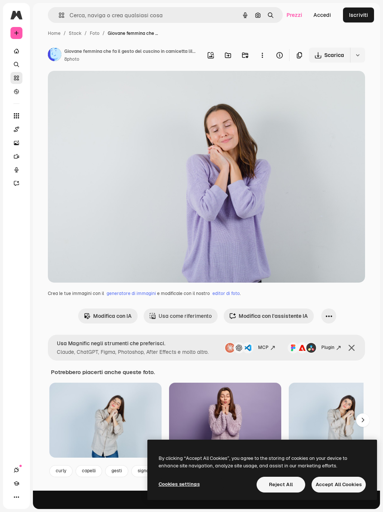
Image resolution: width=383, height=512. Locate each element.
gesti (116, 471)
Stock (75, 33)
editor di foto (226, 293)
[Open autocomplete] (58, 15)
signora (145, 471)
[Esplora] (16, 91)
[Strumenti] (16, 116)
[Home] (16, 51)
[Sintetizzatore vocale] (16, 170)
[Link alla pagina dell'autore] (54, 55)
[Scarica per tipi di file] (357, 55)
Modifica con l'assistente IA (273, 316)
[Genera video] (16, 156)
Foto (94, 33)
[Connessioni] (16, 470)
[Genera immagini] (16, 143)
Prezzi (294, 15)
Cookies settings (179, 484)
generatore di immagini (131, 293)
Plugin (327, 347)
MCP (263, 347)
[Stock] (16, 78)
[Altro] (16, 497)
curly (61, 471)
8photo (71, 59)
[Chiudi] (351, 347)
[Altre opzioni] (262, 55)
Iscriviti (358, 15)
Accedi (322, 15)
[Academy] (16, 484)
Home (54, 33)
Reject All (281, 484)
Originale (97, 85)
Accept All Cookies (339, 484)
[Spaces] (16, 129)
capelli (89, 471)
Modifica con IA (112, 316)
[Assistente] (16, 183)
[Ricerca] (16, 64)
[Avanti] (363, 420)
